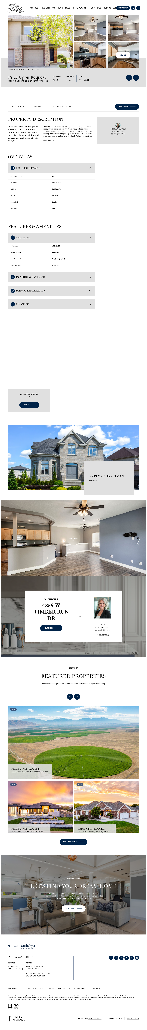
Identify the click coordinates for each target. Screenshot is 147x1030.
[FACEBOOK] (111, 958)
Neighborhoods (48, 8)
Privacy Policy (133, 1018)
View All (123, 55)
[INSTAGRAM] (116, 958)
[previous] (70, 697)
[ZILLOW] (137, 958)
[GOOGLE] (132, 958)
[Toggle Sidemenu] (138, 8)
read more (93, 480)
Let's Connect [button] (95, 989)
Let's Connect (110, 8)
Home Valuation (79, 8)
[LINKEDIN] (121, 958)
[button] (127, 107)
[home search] (133, 8)
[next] (77, 697)
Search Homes (64, 8)
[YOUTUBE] (126, 958)
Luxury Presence (94, 1018)
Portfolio (34, 8)
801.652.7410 (123, 8)
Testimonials (95, 8)
